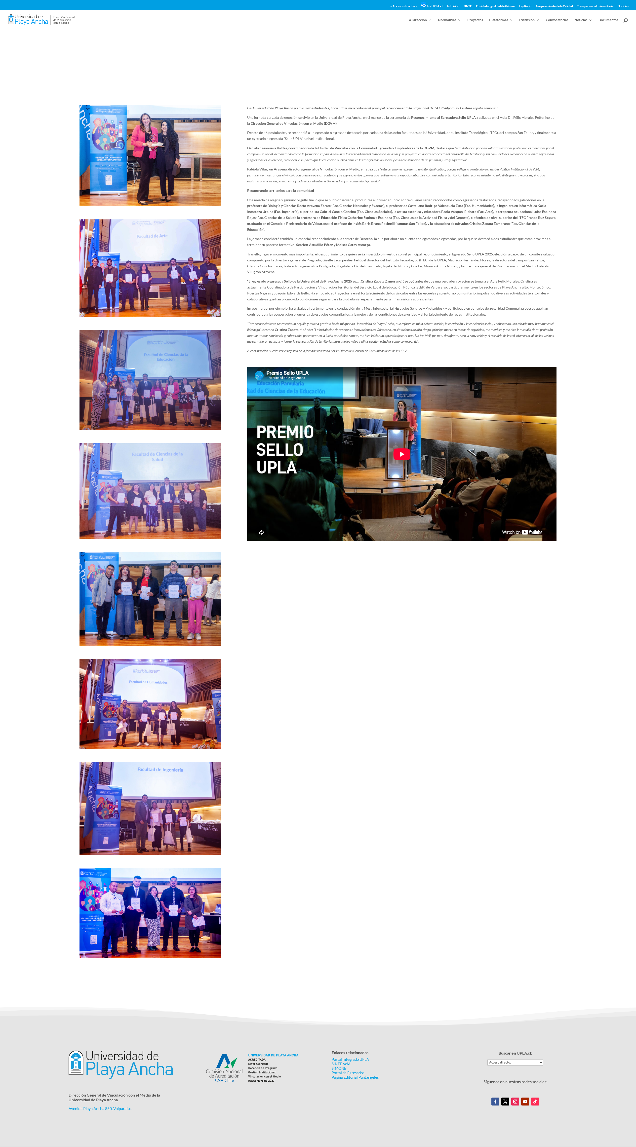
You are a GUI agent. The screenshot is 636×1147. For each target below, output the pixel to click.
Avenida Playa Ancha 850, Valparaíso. (100, 1108)
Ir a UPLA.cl (434, 6)
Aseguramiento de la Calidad (554, 6)
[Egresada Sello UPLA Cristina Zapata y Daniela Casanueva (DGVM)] (150, 206)
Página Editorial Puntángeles (355, 1077)
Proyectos (475, 20)
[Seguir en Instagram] (515, 1102)
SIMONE (339, 1068)
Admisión (453, 6)
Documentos (608, 20)
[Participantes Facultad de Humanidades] (150, 749)
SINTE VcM (341, 1064)
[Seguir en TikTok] (535, 1102)
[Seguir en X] (505, 1102)
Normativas (447, 20)
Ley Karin (525, 6)
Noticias (623, 6)
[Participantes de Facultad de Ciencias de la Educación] (150, 430)
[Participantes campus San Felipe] (150, 958)
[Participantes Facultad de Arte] (150, 317)
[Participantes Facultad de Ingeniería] (150, 855)
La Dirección (417, 20)
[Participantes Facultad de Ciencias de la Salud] (150, 539)
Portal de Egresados (348, 1072)
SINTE (468, 6)
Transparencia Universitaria (595, 6)
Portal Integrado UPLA (350, 1059)
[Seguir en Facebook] (495, 1102)
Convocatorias (557, 20)
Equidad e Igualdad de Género (495, 6)
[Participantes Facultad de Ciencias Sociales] (150, 646)
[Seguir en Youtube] (525, 1102)
